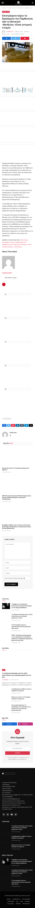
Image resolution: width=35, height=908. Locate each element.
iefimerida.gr (24, 240)
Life (4, 670)
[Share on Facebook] (6, 38)
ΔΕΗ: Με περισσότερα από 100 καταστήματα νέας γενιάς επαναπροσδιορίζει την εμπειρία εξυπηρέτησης (16, 497)
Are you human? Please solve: (13, 578)
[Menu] (3, 3)
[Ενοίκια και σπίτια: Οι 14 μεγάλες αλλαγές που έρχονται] (17, 457)
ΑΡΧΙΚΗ (9, 899)
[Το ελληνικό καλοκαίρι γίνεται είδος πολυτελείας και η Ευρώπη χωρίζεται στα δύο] (6, 616)
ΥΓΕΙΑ (21, 901)
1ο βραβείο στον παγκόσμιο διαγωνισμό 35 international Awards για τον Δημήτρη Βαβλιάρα (21, 605)
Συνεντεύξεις (10, 903)
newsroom (10, 31)
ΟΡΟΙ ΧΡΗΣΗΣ (26, 903)
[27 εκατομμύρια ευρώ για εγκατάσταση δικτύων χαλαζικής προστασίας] (6, 627)
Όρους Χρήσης (12, 759)
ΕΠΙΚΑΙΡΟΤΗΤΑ (6, 11)
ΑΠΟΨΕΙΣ (27, 901)
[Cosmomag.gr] (18, 3)
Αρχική (3, 7)
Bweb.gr (18, 895)
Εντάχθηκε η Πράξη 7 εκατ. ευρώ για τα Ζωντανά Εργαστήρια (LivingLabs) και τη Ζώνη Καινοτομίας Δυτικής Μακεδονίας (16, 526)
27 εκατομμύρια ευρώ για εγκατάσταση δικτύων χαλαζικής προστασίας (21, 626)
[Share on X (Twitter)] (15, 38)
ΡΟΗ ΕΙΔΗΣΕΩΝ (26, 899)
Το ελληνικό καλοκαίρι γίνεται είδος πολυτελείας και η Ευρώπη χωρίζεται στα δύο (22, 616)
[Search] (32, 3)
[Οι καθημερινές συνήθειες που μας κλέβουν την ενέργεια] (6, 691)
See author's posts (10, 277)
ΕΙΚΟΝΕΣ (18, 903)
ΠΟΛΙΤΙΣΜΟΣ (10, 901)
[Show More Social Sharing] (31, 38)
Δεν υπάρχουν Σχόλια (18, 34)
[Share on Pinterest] (24, 38)
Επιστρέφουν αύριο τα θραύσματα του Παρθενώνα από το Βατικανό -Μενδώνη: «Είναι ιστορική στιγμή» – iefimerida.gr (16, 244)
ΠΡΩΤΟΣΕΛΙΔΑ (7, 418)
